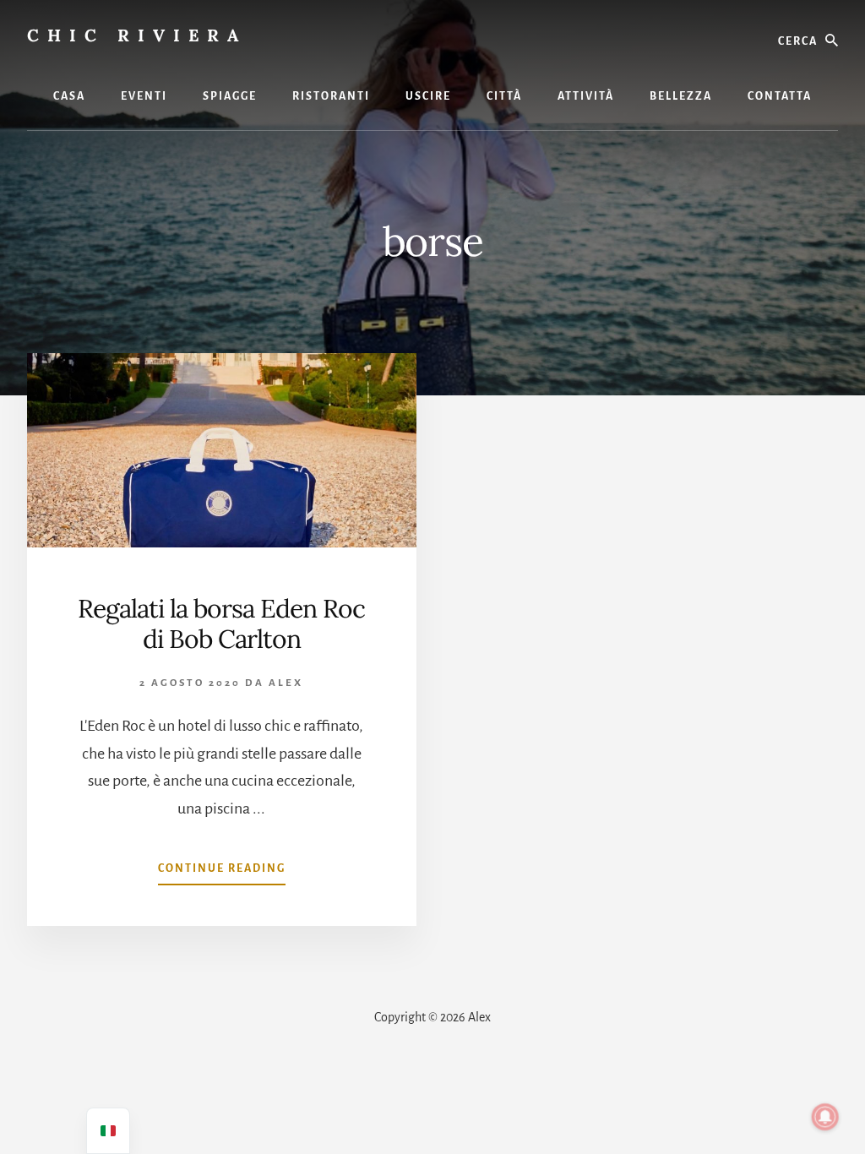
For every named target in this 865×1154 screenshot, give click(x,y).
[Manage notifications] (825, 1116)
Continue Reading (222, 873)
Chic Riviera (137, 35)
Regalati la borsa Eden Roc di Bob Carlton (221, 623)
